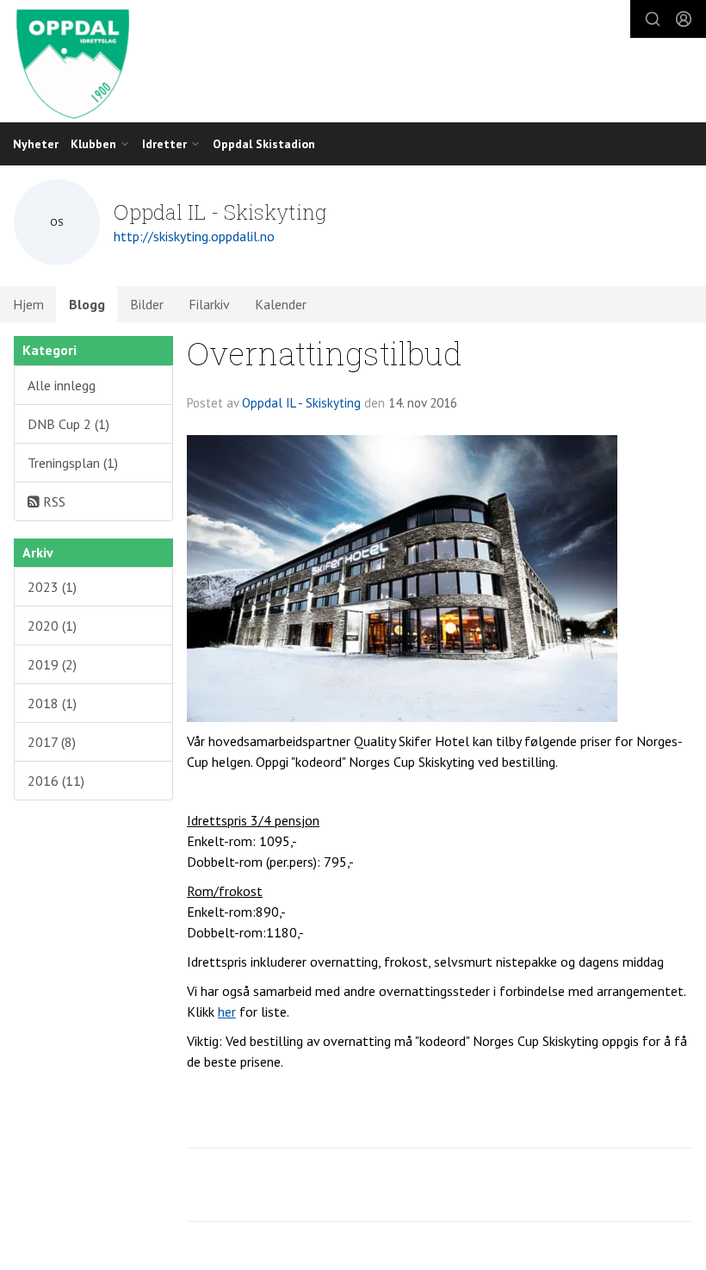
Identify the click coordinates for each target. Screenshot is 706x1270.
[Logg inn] (683, 18)
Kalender (281, 304)
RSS (52, 501)
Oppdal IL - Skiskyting (301, 403)
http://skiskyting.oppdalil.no (194, 236)
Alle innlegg (62, 385)
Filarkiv (209, 304)
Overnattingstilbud (324, 353)
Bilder (147, 304)
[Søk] (652, 18)
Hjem (28, 304)
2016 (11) (56, 780)
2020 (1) (52, 625)
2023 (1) (52, 586)
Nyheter (36, 144)
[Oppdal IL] (353, 63)
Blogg (87, 304)
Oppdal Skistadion (264, 144)
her (227, 1011)
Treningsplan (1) (73, 462)
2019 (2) (52, 664)
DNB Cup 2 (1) (68, 424)
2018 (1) (52, 703)
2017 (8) (52, 741)
